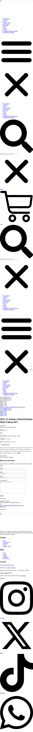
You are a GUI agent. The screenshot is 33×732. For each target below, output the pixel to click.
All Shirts (5, 20)
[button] (16, 68)
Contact (5, 29)
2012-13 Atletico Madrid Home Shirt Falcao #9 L (12, 505)
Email (1, 472)
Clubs (4, 21)
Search (1, 154)
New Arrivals (6, 18)
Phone (1, 476)
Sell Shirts (5, 25)
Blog (4, 27)
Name (1, 467)
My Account (6, 24)
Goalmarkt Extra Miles (8, 32)
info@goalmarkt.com (8, 565)
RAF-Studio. (22, 575)
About (4, 28)
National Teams (7, 22)
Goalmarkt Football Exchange (10, 31)
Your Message (3, 480)
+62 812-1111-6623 (10, 567)
